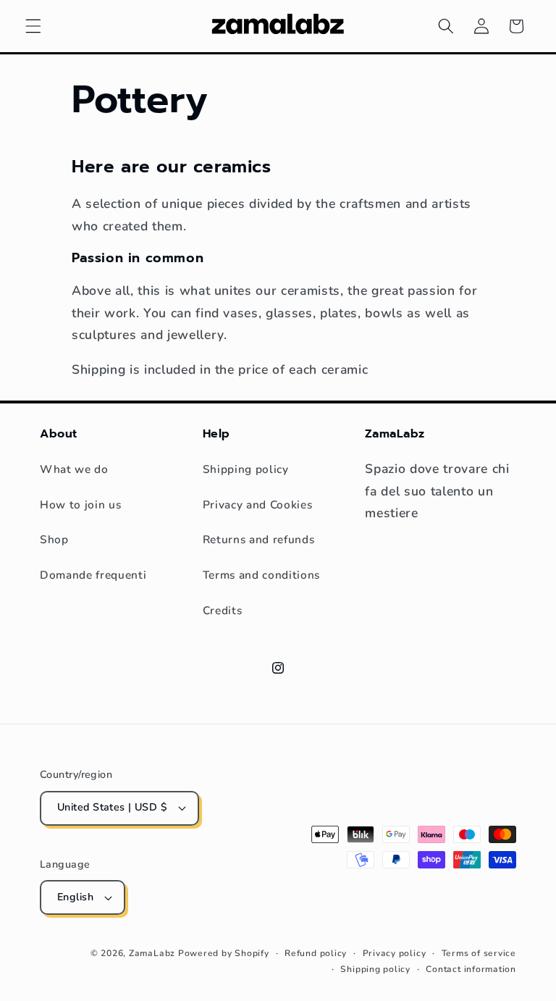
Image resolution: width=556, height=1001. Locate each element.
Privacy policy (394, 953)
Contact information (471, 969)
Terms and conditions (261, 574)
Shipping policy (246, 469)
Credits (223, 610)
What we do (74, 469)
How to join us (80, 504)
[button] (33, 26)
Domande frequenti (93, 574)
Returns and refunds (259, 539)
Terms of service (479, 953)
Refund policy (316, 953)
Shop (54, 539)
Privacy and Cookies (258, 504)
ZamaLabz (152, 953)
